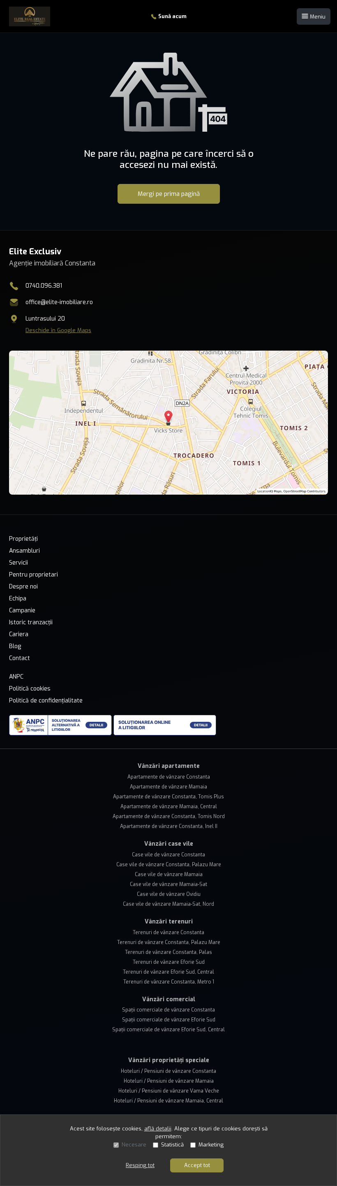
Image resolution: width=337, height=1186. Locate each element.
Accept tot (197, 1165)
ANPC (16, 677)
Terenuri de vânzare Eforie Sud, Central (168, 972)
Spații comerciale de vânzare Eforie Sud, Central (168, 1029)
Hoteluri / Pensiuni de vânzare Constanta (168, 1071)
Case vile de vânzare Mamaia (169, 874)
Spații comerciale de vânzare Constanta (168, 1010)
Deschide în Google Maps (58, 330)
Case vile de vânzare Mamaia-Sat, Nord (168, 904)
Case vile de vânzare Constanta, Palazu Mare (168, 864)
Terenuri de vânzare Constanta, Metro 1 (168, 982)
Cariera (18, 634)
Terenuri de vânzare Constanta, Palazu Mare (168, 942)
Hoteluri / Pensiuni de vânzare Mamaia (169, 1081)
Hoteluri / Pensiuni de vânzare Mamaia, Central (168, 1101)
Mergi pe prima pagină (169, 194)
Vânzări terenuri (169, 922)
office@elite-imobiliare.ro (59, 302)
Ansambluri (24, 551)
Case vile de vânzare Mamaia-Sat (168, 884)
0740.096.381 (43, 286)
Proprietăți (23, 539)
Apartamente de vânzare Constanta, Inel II (168, 826)
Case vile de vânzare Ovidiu (169, 894)
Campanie (22, 610)
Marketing (211, 1144)
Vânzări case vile (168, 844)
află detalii (157, 1128)
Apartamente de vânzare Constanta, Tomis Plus (168, 796)
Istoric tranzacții (31, 622)
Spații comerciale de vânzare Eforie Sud (168, 1019)
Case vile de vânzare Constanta (168, 854)
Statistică (172, 1144)
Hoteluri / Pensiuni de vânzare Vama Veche (168, 1091)
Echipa (17, 598)
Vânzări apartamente (169, 766)
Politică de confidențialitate (46, 701)
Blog (15, 646)
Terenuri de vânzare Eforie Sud (169, 962)
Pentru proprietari (33, 575)
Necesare (134, 1144)
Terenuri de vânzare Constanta (168, 932)
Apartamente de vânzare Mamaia (168, 787)
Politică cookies (30, 689)
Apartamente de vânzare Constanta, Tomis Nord (169, 816)
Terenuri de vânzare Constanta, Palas (168, 952)
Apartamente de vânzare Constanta (168, 777)
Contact (19, 658)
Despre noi (23, 587)
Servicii (18, 563)
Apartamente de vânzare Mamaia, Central (168, 806)
